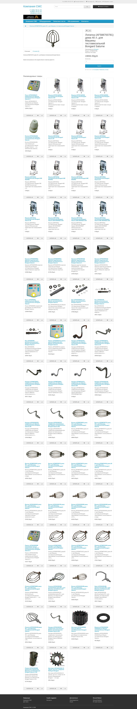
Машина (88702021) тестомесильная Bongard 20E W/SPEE (33, 178)
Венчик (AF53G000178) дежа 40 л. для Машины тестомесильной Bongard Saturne (56, 506)
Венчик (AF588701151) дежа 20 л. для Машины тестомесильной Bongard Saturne (103, 465)
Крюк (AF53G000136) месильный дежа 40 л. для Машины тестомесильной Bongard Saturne (102, 588)
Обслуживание (73, 21)
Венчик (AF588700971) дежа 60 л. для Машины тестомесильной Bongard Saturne (79, 465)
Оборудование (45, 21)
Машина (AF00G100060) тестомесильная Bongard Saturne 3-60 (102, 96)
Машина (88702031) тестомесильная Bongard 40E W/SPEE (56, 178)
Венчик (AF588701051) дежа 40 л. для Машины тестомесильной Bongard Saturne (33, 465)
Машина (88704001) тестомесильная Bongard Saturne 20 (102, 178)
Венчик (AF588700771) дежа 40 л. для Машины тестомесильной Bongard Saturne (103, 424)
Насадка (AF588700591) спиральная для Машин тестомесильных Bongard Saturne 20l (32, 383)
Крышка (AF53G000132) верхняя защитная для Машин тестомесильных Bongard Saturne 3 (78, 260)
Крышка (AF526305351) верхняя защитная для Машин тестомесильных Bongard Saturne (55, 260)
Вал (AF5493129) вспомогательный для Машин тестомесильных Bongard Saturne (102, 301)
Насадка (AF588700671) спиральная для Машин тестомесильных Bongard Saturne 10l (102, 342)
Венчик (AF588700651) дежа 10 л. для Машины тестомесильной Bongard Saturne (79, 424)
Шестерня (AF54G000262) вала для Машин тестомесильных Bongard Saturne (78, 629)
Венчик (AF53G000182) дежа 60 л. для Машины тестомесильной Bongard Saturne (79, 506)
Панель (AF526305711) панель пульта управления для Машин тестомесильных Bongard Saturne (56, 342)
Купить (99, 66)
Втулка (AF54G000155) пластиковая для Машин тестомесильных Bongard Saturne (32, 138)
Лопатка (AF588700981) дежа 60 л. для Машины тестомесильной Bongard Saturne (33, 588)
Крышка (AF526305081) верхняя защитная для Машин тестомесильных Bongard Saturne (32, 260)
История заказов (97, 701)
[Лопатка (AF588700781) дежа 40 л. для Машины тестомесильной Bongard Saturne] (53, 38)
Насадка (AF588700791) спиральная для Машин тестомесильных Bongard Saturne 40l (78, 342)
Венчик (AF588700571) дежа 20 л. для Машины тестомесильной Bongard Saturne (56, 465)
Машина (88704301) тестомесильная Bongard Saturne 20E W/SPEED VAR (56, 219)
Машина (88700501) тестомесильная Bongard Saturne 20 (55, 137)
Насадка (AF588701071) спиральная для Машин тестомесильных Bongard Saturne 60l (78, 383)
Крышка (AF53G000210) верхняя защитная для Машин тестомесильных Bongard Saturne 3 (102, 260)
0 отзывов (96, 69)
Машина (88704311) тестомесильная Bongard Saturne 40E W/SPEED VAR (79, 219)
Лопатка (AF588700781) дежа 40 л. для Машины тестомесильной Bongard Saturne (52, 26)
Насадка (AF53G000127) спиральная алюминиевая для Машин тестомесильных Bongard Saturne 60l (56, 424)
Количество (87, 58)
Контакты (85, 21)
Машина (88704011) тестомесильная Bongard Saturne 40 (32, 219)
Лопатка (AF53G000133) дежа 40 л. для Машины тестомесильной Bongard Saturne (33, 629)
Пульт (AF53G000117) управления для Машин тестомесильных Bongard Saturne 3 (32, 97)
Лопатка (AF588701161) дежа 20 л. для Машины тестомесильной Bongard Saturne (79, 547)
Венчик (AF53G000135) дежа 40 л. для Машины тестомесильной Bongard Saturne (79, 588)
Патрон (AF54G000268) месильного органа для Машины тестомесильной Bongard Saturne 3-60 (32, 670)
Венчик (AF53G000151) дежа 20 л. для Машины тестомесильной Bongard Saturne (33, 506)
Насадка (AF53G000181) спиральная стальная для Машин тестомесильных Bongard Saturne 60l (56, 629)
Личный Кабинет (97, 700)
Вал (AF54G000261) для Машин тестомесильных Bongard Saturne (78, 301)
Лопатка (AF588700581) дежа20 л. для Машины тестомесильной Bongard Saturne (55, 547)
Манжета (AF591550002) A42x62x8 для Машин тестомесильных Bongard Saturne (102, 629)
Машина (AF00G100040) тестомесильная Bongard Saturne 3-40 (78, 96)
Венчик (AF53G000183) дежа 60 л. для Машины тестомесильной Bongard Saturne (103, 506)
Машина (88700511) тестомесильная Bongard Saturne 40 (78, 137)
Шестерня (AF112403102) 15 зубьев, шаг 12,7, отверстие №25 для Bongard (56, 669)
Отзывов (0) (36, 51)
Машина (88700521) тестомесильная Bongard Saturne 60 (102, 137)
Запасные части (59, 21)
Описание (27, 51)
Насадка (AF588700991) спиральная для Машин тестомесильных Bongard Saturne (55, 383)
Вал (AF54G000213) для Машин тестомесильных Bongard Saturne (55, 301)
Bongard (96, 49)
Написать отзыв (103, 69)
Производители (74, 700)
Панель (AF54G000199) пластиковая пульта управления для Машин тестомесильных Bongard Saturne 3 (32, 548)
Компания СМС (32, 6)
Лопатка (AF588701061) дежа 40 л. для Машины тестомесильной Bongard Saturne (103, 547)
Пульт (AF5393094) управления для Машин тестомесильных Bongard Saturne (32, 301)
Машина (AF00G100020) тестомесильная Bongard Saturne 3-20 (55, 96)
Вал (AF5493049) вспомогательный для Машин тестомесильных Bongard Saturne (32, 342)
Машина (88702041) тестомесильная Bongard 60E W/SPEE (79, 178)
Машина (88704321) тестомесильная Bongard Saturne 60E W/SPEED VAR (102, 219)
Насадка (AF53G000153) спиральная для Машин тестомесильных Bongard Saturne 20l (32, 424)
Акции (71, 701)
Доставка (25, 701)
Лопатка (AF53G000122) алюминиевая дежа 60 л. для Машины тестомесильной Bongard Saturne (56, 588)
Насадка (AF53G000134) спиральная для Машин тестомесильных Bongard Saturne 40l (102, 383)
